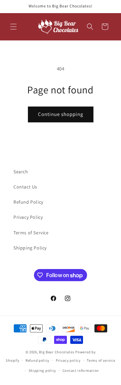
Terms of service (101, 360)
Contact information (81, 370)
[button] (13, 26)
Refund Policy (28, 202)
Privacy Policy (28, 217)
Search (20, 172)
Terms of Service (31, 233)
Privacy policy (68, 360)
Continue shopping (60, 114)
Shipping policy (42, 370)
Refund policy (37, 360)
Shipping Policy (30, 248)
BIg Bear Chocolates (56, 352)
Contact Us (25, 187)
